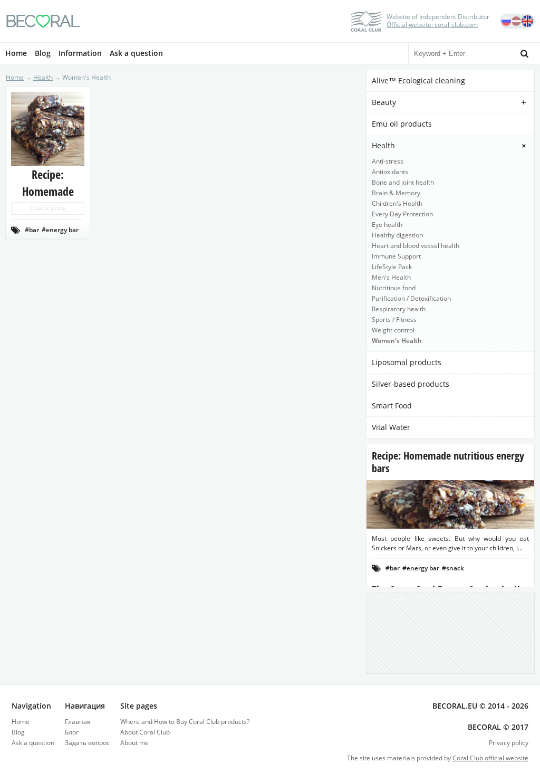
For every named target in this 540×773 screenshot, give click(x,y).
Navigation (31, 706)
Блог (72, 732)
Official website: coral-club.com (432, 24)
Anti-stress (387, 161)
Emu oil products (402, 124)
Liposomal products (406, 362)
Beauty (384, 102)
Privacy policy (508, 742)
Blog (43, 53)
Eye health (387, 224)
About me (134, 742)
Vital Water (391, 427)
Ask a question (136, 53)
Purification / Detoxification (411, 298)
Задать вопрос (87, 742)
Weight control (393, 330)
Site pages (138, 706)
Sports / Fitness (394, 319)
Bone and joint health (403, 182)
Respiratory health (399, 308)
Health (383, 145)
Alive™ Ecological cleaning (418, 80)
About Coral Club (145, 732)
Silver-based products (410, 384)
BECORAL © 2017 (498, 727)
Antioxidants (390, 171)
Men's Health (391, 277)
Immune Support (396, 256)
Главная (78, 721)
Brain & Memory (396, 192)
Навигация (85, 706)
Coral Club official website (490, 757)
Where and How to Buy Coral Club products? (184, 721)
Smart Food (392, 405)
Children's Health (397, 203)
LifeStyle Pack (392, 266)
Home (16, 53)
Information (80, 53)
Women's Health (397, 340)
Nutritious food (394, 287)
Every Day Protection (402, 213)
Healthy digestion (397, 235)
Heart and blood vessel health (415, 245)
